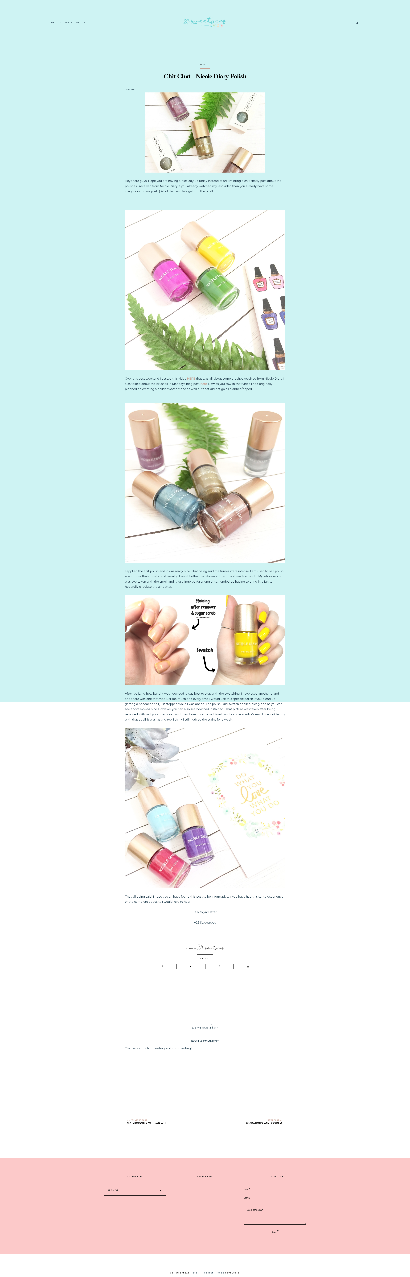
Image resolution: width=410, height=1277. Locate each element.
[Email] (248, 966)
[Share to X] (190, 966)
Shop (79, 22)
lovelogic (232, 1273)
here (203, 384)
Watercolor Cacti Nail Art (146, 1122)
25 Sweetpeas (180, 1273)
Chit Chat (205, 958)
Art (67, 22)
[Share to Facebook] (162, 966)
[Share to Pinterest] (219, 966)
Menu (54, 22)
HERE (191, 378)
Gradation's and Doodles (264, 1122)
